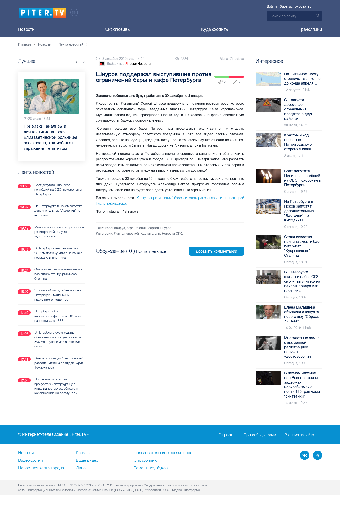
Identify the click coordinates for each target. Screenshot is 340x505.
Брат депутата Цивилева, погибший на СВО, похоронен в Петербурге (58, 189)
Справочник (145, 460)
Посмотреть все (151, 251)
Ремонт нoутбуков (151, 468)
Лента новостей (126, 234)
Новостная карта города (41, 468)
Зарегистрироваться (296, 6)
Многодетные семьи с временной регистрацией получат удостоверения (59, 231)
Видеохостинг (31, 460)
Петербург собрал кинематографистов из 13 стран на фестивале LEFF (58, 316)
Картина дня (150, 234)
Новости (26, 29)
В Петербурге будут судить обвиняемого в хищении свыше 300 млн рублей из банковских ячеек (57, 339)
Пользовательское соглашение (163, 453)
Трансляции (310, 29)
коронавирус (115, 228)
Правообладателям (260, 434)
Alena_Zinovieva (232, 59)
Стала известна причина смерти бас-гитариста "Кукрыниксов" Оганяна (58, 274)
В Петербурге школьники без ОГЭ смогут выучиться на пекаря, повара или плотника (58, 252)
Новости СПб (172, 234)
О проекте (227, 434)
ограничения (137, 228)
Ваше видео (87, 460)
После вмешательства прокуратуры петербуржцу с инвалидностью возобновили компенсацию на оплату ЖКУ (56, 386)
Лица (81, 468)
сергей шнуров (159, 228)
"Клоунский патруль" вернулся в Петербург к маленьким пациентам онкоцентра (57, 295)
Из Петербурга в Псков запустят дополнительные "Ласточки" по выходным (58, 210)
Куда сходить (214, 29)
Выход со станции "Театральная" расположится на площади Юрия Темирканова (58, 362)
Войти (272, 6)
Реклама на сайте (299, 434)
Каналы (83, 453)
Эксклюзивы (117, 29)
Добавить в (129, 64)
